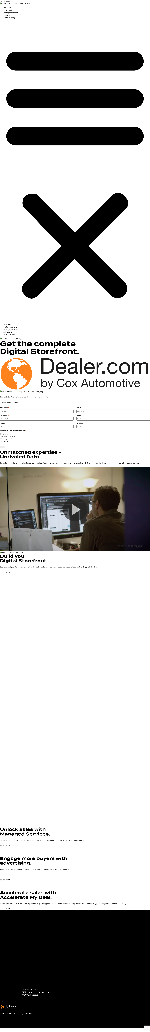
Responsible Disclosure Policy (11, 1003)
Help (5, 954)
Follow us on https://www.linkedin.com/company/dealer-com (27, 1021)
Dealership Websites (11, 919)
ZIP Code (80, 423)
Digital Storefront (10, 10)
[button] (75, 171)
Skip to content (6, 1)
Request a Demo (9, 978)
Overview (7, 8)
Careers (6, 942)
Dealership (4, 415)
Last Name (80, 408)
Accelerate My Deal (8, 436)
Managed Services (10, 13)
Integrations (8, 937)
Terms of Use (6, 998)
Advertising (7, 15)
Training (6, 961)
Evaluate (6, 959)
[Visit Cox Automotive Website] (10, 1031)
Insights (6, 956)
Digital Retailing (9, 18)
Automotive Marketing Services (15, 924)
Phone (2, 423)
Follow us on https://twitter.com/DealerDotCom (22, 1026)
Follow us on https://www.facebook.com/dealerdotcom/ (25, 1019)
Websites (5, 441)
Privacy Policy (7, 1000)
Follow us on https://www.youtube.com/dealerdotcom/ (25, 1024)
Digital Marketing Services (13, 921)
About (5, 940)
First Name (4, 408)
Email (79, 415)
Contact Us (7, 973)
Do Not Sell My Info (8, 1001)
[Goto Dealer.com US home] (9, 1008)
